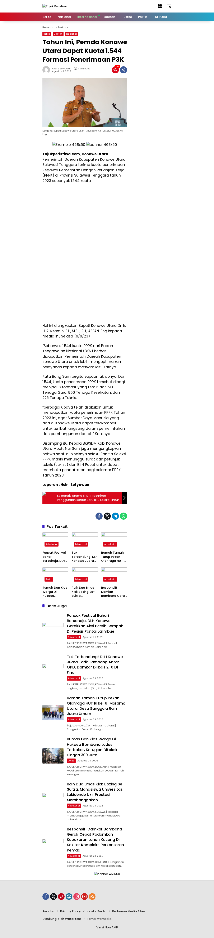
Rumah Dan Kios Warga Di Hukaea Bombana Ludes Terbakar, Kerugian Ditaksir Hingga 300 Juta (55, 592)
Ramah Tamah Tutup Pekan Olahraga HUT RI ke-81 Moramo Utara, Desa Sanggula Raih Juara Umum (113, 557)
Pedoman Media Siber (128, 911)
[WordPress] (69, 896)
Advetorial (51, 544)
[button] (159, 6)
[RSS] (92, 896)
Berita (46, 33)
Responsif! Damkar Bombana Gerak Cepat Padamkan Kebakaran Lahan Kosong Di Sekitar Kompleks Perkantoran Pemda (113, 592)
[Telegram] (115, 516)
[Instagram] (76, 896)
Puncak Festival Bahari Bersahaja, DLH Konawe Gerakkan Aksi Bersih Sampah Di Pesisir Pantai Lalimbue (54, 557)
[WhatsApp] (123, 516)
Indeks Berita (96, 911)
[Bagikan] (123, 69)
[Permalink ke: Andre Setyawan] (47, 70)
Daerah (58, 33)
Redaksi (48, 911)
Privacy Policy (70, 911)
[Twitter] (107, 516)
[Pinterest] (61, 896)
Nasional (71, 33)
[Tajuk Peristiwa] (54, 6)
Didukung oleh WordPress (62, 919)
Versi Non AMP (107, 927)
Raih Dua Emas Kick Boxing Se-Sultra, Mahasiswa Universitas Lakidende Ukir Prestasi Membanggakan (84, 592)
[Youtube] (84, 896)
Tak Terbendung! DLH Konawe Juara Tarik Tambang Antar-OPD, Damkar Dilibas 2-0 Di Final (85, 557)
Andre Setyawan (61, 69)
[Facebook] (99, 516)
